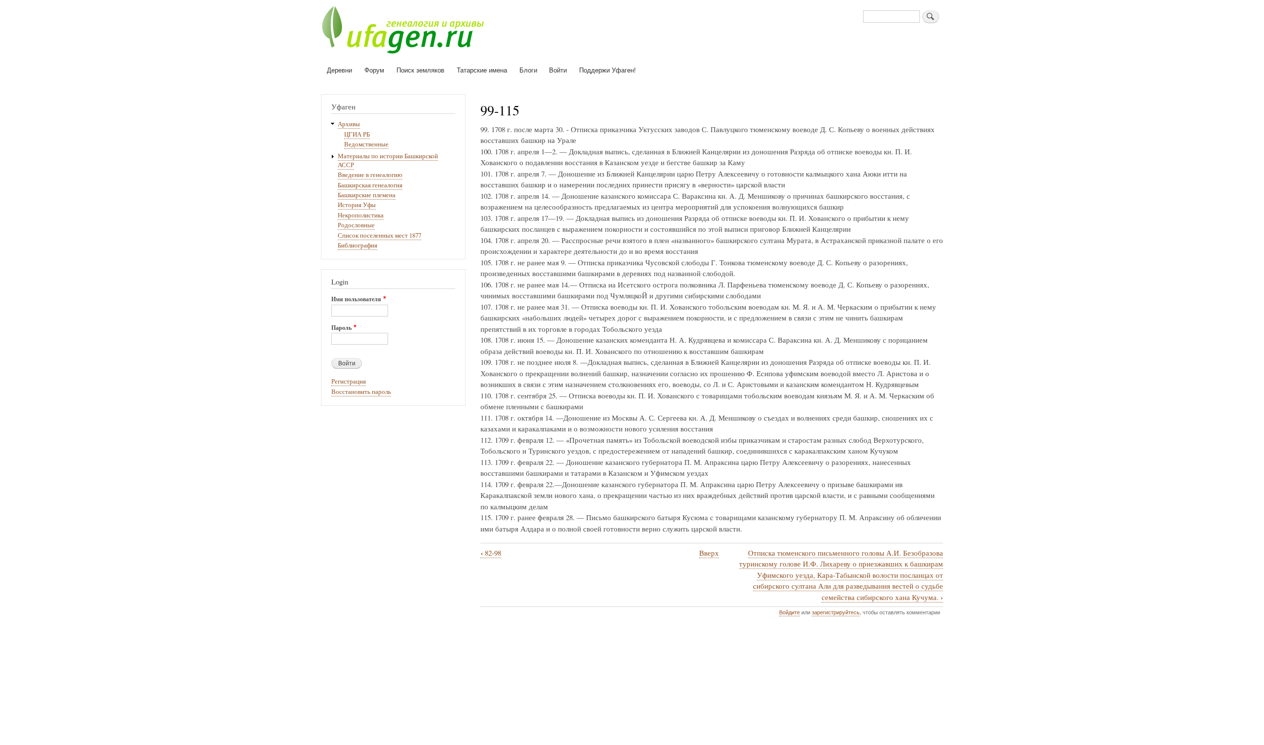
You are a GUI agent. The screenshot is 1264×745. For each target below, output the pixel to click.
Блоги (528, 69)
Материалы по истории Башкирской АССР (388, 160)
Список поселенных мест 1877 (379, 235)
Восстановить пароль (361, 392)
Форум (374, 69)
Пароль (341, 328)
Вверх (709, 553)
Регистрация (348, 381)
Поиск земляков (420, 69)
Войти (558, 69)
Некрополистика (361, 215)
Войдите (789, 612)
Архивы (349, 124)
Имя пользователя (356, 299)
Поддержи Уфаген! (607, 69)
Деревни (339, 69)
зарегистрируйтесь (836, 612)
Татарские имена (482, 69)
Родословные (356, 225)
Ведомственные (366, 144)
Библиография (357, 245)
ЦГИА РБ (357, 134)
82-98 (490, 553)
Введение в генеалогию (370, 175)
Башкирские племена (366, 195)
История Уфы (357, 205)
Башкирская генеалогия (370, 185)
